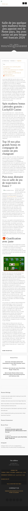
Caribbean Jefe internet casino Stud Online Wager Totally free (13, 400)
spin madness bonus (11, 196)
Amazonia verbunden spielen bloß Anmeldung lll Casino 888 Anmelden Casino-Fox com (14, 363)
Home (11, 44)
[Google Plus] (23, 350)
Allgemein (16, 44)
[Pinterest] (25, 350)
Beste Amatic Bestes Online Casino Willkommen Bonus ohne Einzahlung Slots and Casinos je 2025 (14, 374)
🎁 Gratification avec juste (8, 75)
